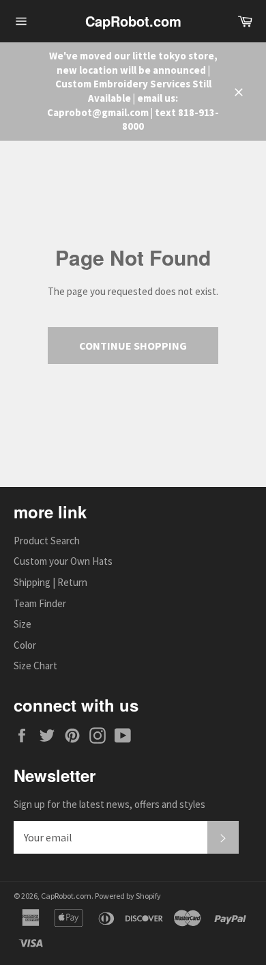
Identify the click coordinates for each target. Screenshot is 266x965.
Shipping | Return (50, 582)
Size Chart (35, 665)
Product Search (47, 540)
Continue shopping (133, 345)
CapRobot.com (133, 21)
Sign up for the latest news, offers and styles (109, 804)
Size (22, 623)
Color (25, 645)
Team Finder (40, 603)
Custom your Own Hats (63, 561)
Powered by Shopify (128, 896)
